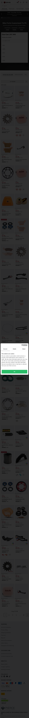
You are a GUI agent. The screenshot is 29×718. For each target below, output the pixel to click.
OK (14, 371)
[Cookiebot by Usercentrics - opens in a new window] (21, 345)
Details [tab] (14, 349)
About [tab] (23, 349)
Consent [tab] (5, 349)
